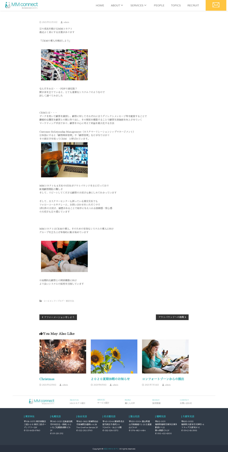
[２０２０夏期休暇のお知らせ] (114, 356)
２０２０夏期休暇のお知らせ (110, 379)
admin (66, 22)
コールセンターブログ (54, 301)
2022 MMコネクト (111, 449)
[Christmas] (62, 356)
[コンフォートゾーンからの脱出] (165, 356)
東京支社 (70, 301)
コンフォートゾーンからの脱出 (163, 379)
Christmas (46, 379)
